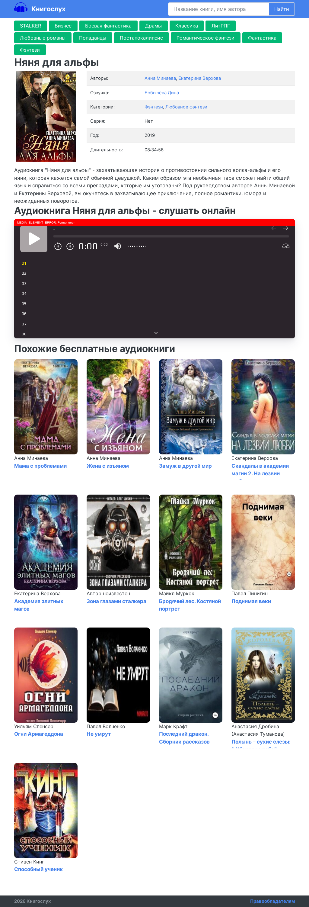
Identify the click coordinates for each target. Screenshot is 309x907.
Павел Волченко (106, 726)
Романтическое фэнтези (205, 38)
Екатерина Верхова (254, 458)
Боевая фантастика (108, 26)
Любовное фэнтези (186, 107)
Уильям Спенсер (33, 726)
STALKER (30, 26)
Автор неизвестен (108, 593)
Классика (186, 26)
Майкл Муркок (176, 593)
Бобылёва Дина (162, 92)
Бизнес (63, 26)
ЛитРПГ (221, 26)
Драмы (153, 26)
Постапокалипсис (141, 38)
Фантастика (262, 38)
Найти (281, 9)
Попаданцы (92, 38)
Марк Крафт (173, 726)
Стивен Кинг (29, 862)
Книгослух (47, 9)
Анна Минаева (31, 458)
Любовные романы (42, 38)
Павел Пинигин (249, 593)
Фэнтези (30, 50)
